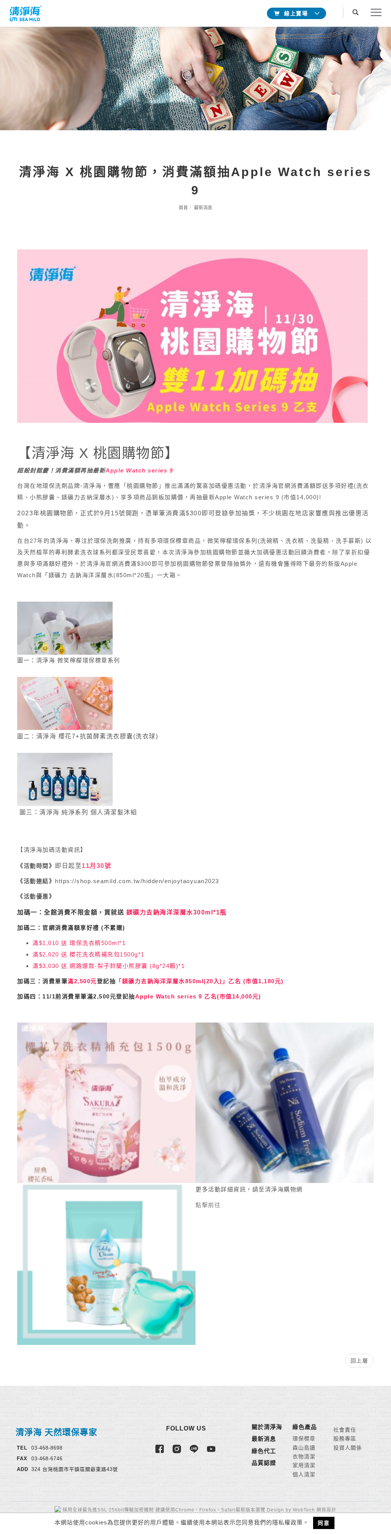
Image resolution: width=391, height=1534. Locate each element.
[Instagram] (177, 1452)
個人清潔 (303, 1474)
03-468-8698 (47, 1448)
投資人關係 (347, 1448)
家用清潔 (303, 1465)
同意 (324, 1523)
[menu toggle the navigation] (373, 12)
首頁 (183, 207)
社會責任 (344, 1430)
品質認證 (264, 1463)
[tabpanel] (195, 78)
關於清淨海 (267, 1427)
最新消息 (203, 207)
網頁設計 (326, 1510)
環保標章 (303, 1438)
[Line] (195, 1452)
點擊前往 (208, 1205)
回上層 (359, 1361)
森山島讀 (303, 1448)
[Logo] (25, 13)
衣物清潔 (303, 1456)
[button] (357, 9)
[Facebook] (160, 1452)
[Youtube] (212, 1452)
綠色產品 (304, 1427)
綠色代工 (264, 1451)
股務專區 (344, 1438)
